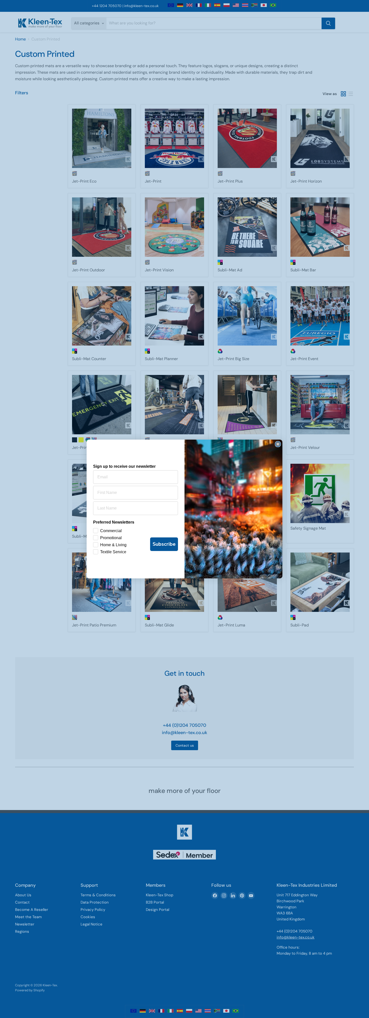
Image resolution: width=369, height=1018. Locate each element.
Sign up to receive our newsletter (124, 466)
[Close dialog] (277, 444)
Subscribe (164, 544)
